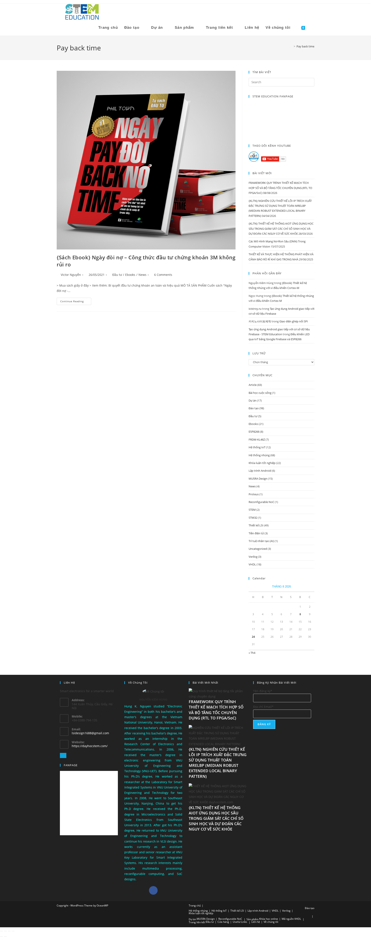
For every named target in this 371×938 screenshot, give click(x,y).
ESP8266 (254, 432)
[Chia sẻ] (9, 931)
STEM (252, 510)
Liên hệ (255, 922)
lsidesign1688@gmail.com (90, 733)
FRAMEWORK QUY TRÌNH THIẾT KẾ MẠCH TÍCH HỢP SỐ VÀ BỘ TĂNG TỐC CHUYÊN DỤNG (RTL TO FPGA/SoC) (280, 188)
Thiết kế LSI (256, 525)
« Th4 (252, 653)
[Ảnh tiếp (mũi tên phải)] (5, 936)
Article (253, 385)
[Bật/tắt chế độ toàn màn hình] (5, 931)
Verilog (253, 557)
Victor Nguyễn (71, 275)
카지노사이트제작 (260, 321)
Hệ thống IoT (257, 447)
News (142, 275)
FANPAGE (71, 765)
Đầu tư (117, 275)
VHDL (252, 564)
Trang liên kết (197, 922)
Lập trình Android (260, 471)
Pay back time (305, 46)
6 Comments (163, 275)
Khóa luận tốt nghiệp (262, 463)
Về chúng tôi (271, 922)
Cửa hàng (223, 922)
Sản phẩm (252, 919)
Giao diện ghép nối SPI (293, 321)
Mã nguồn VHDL (291, 919)
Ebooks (130, 275)
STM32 (253, 518)
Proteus (254, 494)
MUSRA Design (258, 478)
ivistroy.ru (255, 309)
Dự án (252, 400)
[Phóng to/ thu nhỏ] (1, 931)
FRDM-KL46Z (257, 439)
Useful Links (240, 922)
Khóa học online (268, 919)
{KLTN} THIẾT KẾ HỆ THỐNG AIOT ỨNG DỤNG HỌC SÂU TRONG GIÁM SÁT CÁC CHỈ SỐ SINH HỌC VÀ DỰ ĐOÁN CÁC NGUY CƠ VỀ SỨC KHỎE (281, 229)
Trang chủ (195, 905)
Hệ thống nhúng (259, 455)
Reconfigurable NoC (261, 502)
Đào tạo (254, 408)
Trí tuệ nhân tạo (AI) (261, 541)
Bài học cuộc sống (260, 393)
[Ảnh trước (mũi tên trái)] (1, 936)
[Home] (291, 46)
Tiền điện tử (256, 533)
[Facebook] (153, 890)
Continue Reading (75, 300)
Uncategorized (258, 549)
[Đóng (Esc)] (13, 931)
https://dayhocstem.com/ (90, 746)
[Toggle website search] (313, 28)
